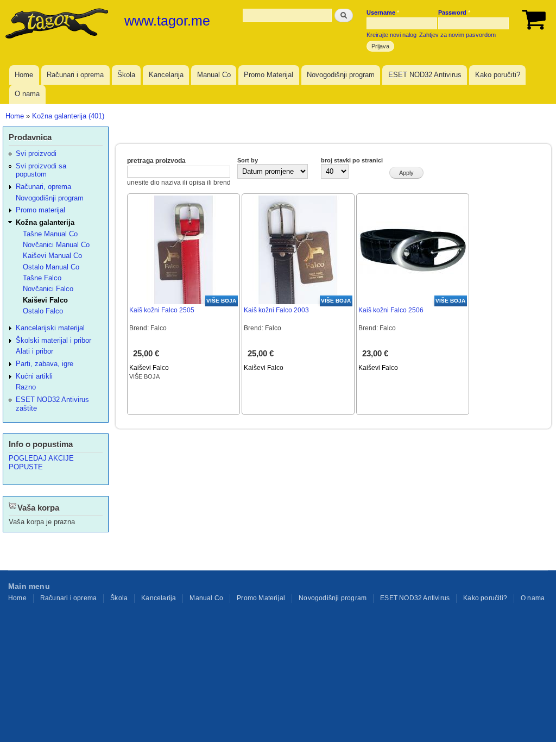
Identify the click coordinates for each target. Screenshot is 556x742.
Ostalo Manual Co (51, 267)
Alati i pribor (34, 351)
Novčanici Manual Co (56, 245)
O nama (27, 94)
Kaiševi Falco (149, 368)
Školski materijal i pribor (53, 340)
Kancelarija (166, 75)
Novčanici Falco (48, 289)
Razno (26, 387)
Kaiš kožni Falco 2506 (391, 310)
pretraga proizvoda (156, 161)
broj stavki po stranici (352, 160)
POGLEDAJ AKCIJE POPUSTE (41, 462)
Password (454, 12)
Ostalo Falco (43, 311)
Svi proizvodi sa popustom (41, 170)
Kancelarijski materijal (50, 328)
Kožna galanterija (45, 222)
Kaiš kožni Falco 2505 (161, 310)
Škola (126, 75)
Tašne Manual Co (50, 234)
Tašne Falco (42, 278)
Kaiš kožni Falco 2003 (276, 310)
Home (24, 75)
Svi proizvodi (36, 153)
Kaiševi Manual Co (52, 255)
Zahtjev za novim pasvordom (457, 35)
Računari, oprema (43, 187)
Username (383, 12)
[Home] (58, 24)
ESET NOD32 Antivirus (425, 75)
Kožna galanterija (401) (68, 116)
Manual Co (214, 75)
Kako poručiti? (497, 75)
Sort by (247, 160)
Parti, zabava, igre (44, 364)
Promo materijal (40, 210)
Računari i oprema (75, 75)
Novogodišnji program (341, 75)
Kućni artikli (34, 376)
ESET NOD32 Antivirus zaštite (52, 403)
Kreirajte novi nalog (391, 35)
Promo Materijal (268, 75)
